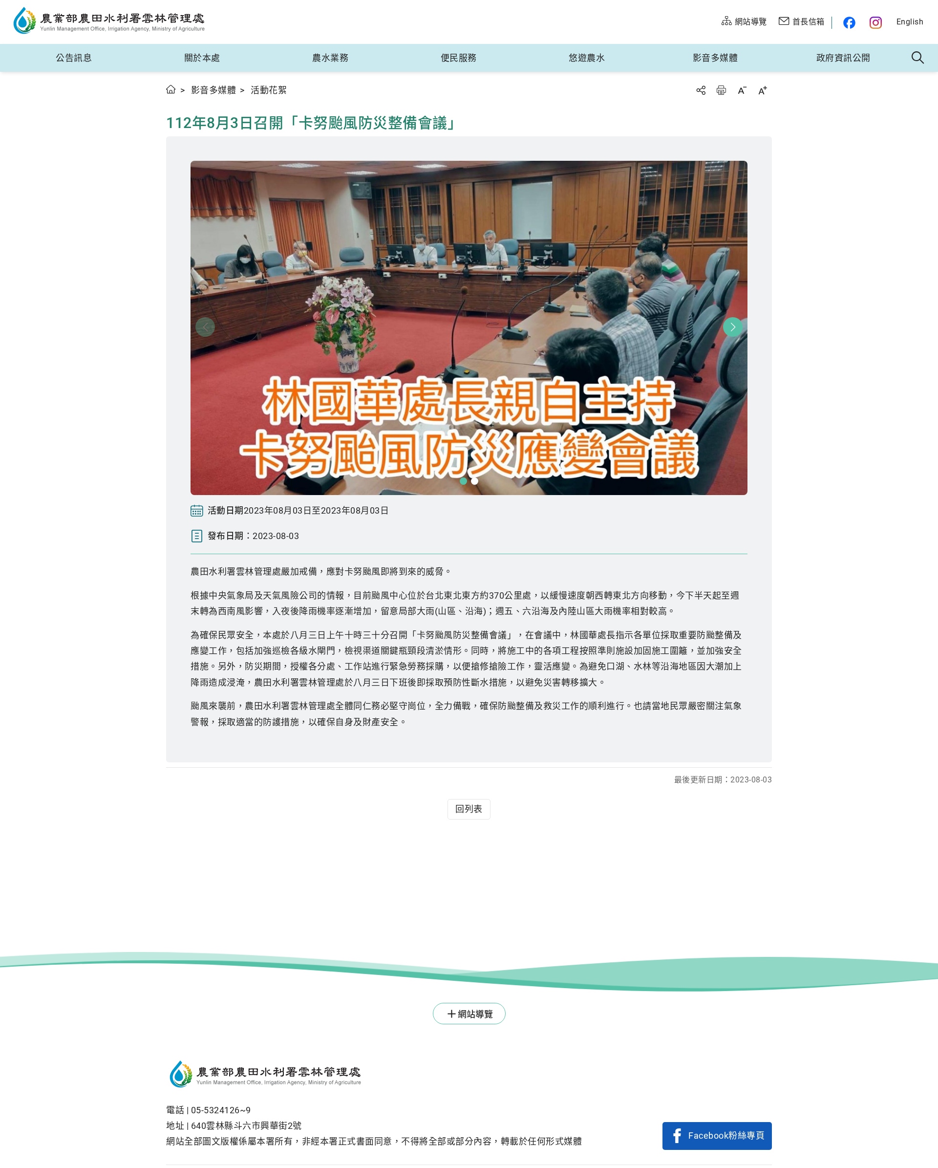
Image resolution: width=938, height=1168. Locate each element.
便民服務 (459, 58)
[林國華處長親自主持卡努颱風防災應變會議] (469, 328)
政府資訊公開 (843, 58)
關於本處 (202, 58)
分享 (700, 90)
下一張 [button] (733, 327)
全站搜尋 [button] (918, 58)
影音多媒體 (715, 58)
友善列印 (721, 90)
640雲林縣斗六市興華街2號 (246, 1126)
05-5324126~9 (221, 1110)
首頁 (171, 89)
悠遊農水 (587, 58)
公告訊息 (74, 58)
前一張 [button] (205, 327)
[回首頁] (374, 1076)
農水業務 (330, 58)
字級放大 (762, 90)
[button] (463, 481)
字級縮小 (742, 90)
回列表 (469, 809)
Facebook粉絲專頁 (726, 1135)
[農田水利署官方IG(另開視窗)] (877, 23)
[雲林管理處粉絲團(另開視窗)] (846, 23)
